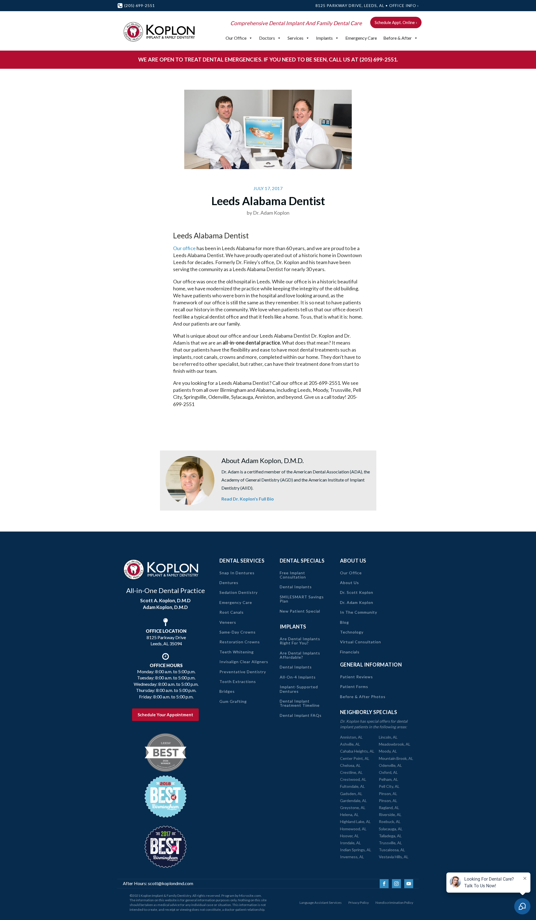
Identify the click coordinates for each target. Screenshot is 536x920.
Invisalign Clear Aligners (243, 662)
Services (295, 38)
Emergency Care (361, 38)
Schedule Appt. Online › (396, 22)
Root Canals (231, 612)
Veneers (227, 622)
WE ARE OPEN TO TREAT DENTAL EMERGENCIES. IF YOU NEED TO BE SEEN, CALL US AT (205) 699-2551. (268, 59)
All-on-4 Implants (298, 677)
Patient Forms (354, 686)
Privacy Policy (358, 902)
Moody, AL (388, 751)
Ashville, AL (350, 744)
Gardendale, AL (353, 800)
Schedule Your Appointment (165, 714)
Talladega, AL (390, 835)
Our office (184, 248)
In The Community (358, 612)
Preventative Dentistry (242, 672)
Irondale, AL (350, 842)
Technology (351, 632)
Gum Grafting (233, 701)
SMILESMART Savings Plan (302, 599)
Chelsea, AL (350, 765)
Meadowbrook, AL (394, 744)
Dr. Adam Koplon (356, 602)
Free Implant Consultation (293, 575)
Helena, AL (349, 814)
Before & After (397, 38)
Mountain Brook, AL (396, 758)
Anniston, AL (351, 737)
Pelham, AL (388, 779)
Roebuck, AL (390, 821)
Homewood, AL (353, 828)
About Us (349, 582)
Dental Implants (296, 587)
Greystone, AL (352, 807)
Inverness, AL (352, 856)
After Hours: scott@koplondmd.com (158, 883)
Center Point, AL (354, 758)
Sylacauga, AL (391, 828)
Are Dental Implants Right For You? (300, 641)
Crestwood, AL (353, 779)
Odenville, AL (390, 765)
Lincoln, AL (388, 737)
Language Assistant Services (321, 902)
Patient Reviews (356, 677)
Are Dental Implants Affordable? (300, 655)
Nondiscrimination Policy (394, 902)
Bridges (227, 691)
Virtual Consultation (360, 642)
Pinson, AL (388, 793)
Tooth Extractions (237, 681)
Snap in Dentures (237, 573)
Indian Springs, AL (355, 849)
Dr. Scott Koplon (356, 592)
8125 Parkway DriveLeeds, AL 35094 (166, 637)
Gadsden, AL (351, 793)
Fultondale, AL (352, 786)
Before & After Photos (363, 696)
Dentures (228, 582)
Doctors (267, 38)
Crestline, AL (351, 772)
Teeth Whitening (236, 652)
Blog (344, 622)
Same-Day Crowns (237, 632)
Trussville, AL (390, 842)
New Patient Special (300, 611)
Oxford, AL (388, 772)
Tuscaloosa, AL (392, 849)
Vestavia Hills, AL (393, 856)
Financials (350, 652)
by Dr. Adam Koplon (268, 213)
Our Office (236, 38)
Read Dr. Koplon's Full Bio (247, 498)
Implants (324, 38)
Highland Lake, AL (355, 821)
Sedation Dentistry (238, 592)
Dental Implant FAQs (301, 715)
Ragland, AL (389, 807)
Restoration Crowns (239, 642)
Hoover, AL (349, 835)
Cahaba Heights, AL (357, 751)
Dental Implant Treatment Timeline (300, 703)
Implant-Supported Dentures (299, 689)
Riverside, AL (390, 814)
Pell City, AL (389, 786)
